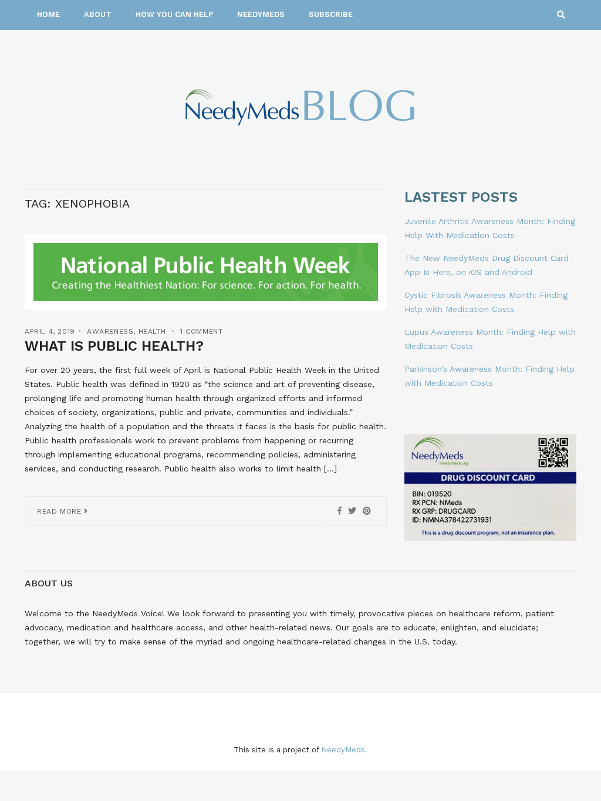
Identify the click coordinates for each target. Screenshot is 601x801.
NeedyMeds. (344, 749)
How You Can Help (174, 14)
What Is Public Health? (114, 346)
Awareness (110, 331)
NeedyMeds (261, 14)
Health (152, 331)
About (98, 14)
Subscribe (331, 14)
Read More (60, 511)
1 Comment (201, 331)
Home (48, 14)
